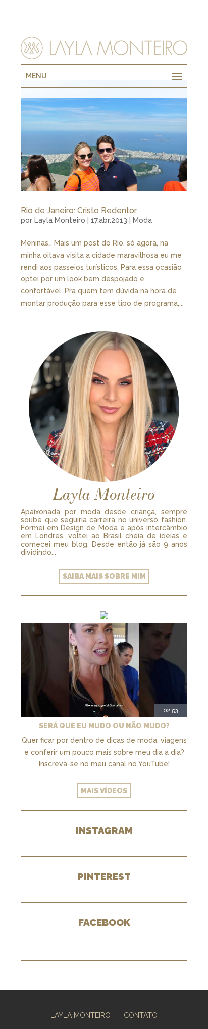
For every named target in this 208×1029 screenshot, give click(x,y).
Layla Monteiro (59, 220)
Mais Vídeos (104, 791)
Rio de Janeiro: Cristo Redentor (79, 210)
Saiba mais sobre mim (104, 576)
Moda (142, 220)
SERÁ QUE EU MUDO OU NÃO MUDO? (104, 726)
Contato (141, 1015)
